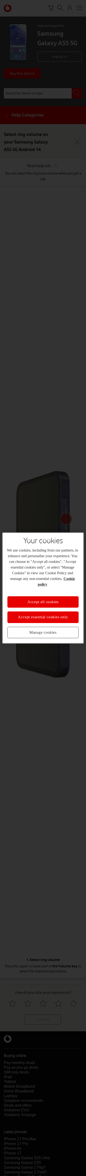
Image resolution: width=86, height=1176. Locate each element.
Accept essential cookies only (43, 617)
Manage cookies (43, 632)
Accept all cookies (43, 602)
